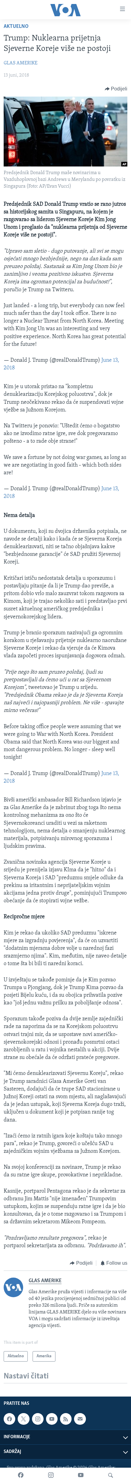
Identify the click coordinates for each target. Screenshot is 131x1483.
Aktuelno (16, 26)
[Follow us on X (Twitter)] (23, 1419)
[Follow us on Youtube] (52, 1419)
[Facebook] (20, 1475)
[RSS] (66, 1419)
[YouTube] (80, 1475)
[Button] (116, 89)
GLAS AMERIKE (20, 63)
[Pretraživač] (110, 1475)
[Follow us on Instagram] (38, 1419)
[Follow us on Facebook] (9, 1419)
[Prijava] (80, 1419)
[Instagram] (50, 1475)
